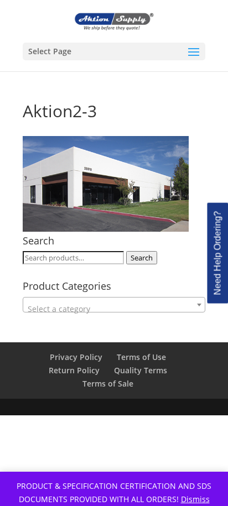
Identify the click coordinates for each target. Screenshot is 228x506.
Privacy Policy (76, 357)
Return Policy (74, 370)
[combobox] (114, 304)
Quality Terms (140, 370)
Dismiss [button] (195, 499)
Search (142, 258)
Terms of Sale (107, 383)
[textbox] (114, 309)
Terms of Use (141, 357)
